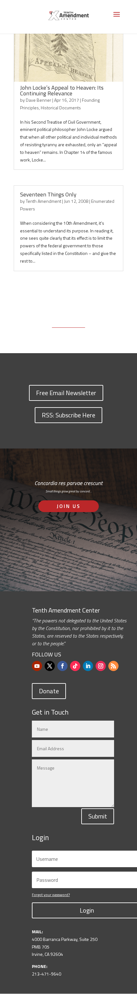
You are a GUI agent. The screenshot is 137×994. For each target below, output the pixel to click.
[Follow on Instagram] (101, 666)
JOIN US (69, 506)
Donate (49, 691)
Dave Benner (38, 100)
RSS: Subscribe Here (68, 415)
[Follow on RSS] (113, 666)
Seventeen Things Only (48, 194)
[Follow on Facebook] (62, 666)
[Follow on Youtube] (37, 666)
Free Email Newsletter (66, 393)
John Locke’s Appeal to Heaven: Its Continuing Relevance (62, 90)
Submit (97, 816)
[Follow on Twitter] (50, 666)
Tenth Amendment (43, 201)
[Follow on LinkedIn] (88, 666)
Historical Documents (61, 107)
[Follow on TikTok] (75, 666)
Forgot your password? (51, 895)
